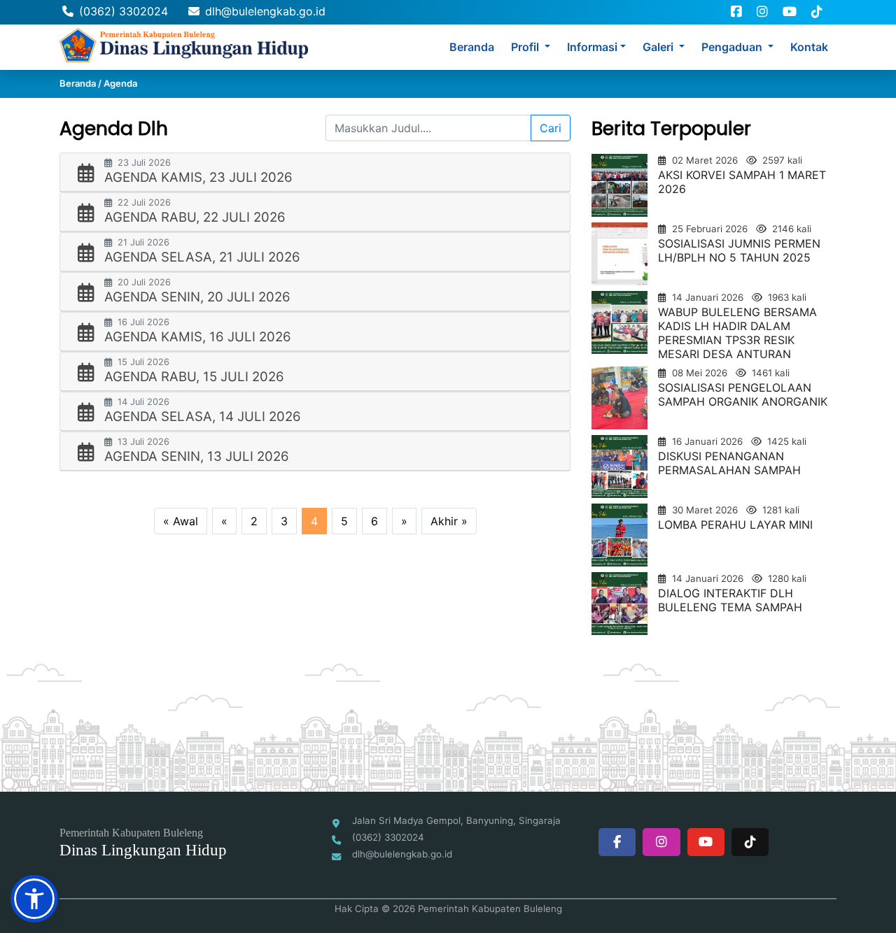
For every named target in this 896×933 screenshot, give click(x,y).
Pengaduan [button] (733, 47)
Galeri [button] (659, 47)
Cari (550, 128)
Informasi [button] (592, 47)
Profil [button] (526, 47)
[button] (34, 898)
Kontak (809, 47)
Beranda (471, 47)
